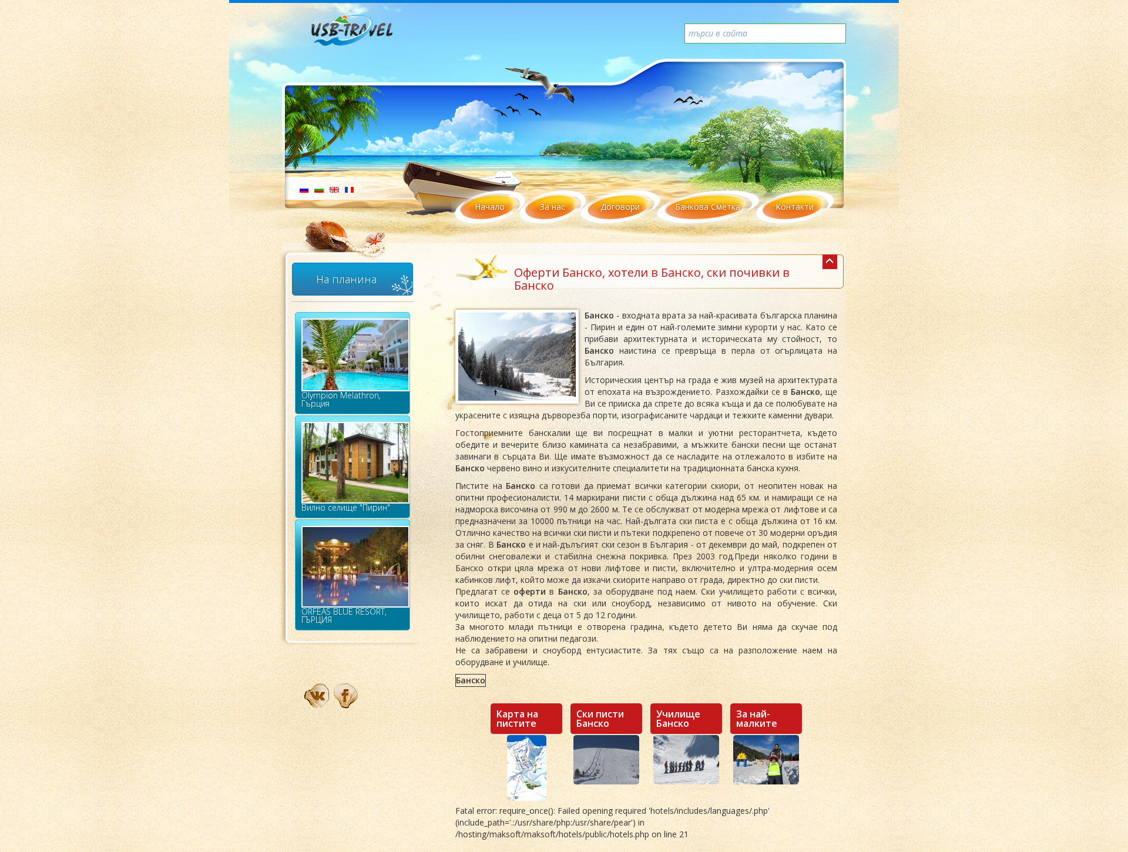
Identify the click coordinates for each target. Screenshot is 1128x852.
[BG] (319, 188)
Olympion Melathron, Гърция (341, 399)
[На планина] (829, 261)
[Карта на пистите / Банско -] (526, 768)
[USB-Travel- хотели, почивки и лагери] (364, 35)
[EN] (334, 188)
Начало (490, 206)
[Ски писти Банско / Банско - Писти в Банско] (606, 759)
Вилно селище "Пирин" (345, 507)
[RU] (304, 188)
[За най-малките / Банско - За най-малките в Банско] (766, 759)
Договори (620, 206)
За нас (552, 206)
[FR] (349, 188)
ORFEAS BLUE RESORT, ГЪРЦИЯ (344, 615)
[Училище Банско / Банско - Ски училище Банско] (686, 759)
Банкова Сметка (707, 206)
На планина (346, 279)
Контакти (795, 206)
